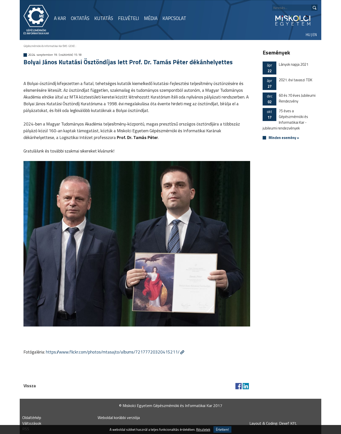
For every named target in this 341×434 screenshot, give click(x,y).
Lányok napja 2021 (287, 68)
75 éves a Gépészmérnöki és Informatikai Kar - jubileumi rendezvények (285, 119)
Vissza (29, 385)
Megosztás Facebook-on (238, 386)
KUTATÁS (103, 18)
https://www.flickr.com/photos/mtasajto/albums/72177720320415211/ (112, 351)
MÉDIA (151, 18)
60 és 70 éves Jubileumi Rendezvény (291, 98)
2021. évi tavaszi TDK (289, 83)
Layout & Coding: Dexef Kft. (273, 423)
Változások (31, 423)
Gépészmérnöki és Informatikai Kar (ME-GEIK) (48, 46)
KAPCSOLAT (174, 18)
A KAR (60, 18)
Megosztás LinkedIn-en (246, 386)
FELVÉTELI (128, 18)
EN (315, 35)
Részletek (203, 429)
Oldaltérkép (31, 417)
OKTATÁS (80, 18)
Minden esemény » (284, 138)
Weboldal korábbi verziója (119, 417)
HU (308, 35)
